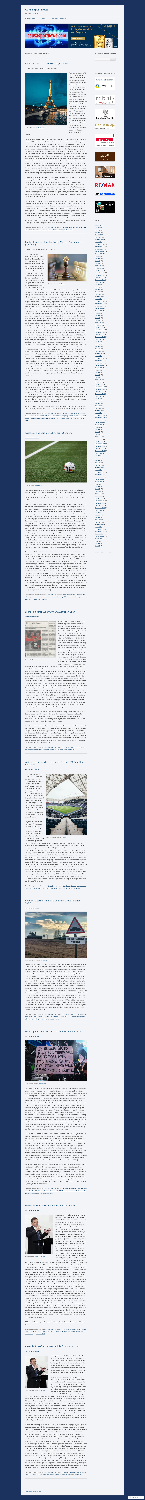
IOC (43, 416)
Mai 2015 (97, 546)
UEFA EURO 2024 (48, 888)
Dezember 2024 (100, 273)
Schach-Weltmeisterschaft (33, 418)
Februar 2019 (99, 439)
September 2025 (100, 251)
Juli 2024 (97, 285)
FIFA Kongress (38, 597)
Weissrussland (57, 230)
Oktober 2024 (99, 277)
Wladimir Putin (29, 1019)
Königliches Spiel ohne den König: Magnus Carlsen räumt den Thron (54, 243)
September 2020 (100, 394)
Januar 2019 (98, 441)
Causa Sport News (36, 9)
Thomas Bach (54, 1191)
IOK (46, 416)
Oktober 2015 (99, 534)
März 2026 (98, 237)
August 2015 (98, 539)
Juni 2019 (97, 429)
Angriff (65, 413)
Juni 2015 (97, 543)
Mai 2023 (97, 318)
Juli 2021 (97, 370)
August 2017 (98, 482)
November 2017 (100, 474)
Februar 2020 (99, 410)
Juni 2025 (97, 258)
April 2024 (98, 292)
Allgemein (50, 227)
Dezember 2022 (100, 330)
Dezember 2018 (100, 444)
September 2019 (100, 422)
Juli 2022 (97, 342)
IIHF (51, 1331)
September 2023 (100, 308)
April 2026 (98, 235)
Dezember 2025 (100, 244)
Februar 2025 (99, 268)
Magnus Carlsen (70, 416)
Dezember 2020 (100, 387)
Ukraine (50, 230)
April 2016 (98, 520)
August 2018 (98, 453)
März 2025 (98, 266)
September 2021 (100, 365)
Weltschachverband (72, 418)
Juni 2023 (97, 315)
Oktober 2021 (99, 363)
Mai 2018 (97, 460)
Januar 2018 (98, 470)
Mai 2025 (97, 261)
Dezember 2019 (100, 415)
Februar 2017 (99, 496)
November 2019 (100, 417)
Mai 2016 (97, 517)
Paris (26, 230)
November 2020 (100, 389)
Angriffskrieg (67, 227)
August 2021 (98, 368)
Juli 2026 (97, 228)
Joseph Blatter (59, 1331)
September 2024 (100, 280)
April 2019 (98, 434)
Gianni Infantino (56, 597)
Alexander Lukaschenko (70, 1329)
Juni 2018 (97, 458)
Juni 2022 (97, 344)
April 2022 (98, 349)
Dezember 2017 (100, 472)
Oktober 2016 (99, 505)
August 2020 (98, 396)
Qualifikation (66, 597)
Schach (84, 416)
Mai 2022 (97, 346)
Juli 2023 (97, 313)
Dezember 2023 (100, 301)
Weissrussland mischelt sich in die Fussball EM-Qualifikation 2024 (54, 763)
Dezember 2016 (100, 501)
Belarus (78, 413)
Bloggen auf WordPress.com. (33, 1491)
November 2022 (100, 332)
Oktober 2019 (99, 420)
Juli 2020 (97, 398)
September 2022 (100, 337)
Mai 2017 (97, 489)
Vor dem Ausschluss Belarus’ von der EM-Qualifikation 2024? (52, 902)
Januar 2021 (98, 384)
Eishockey (34, 1331)
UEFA (77, 597)
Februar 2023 (99, 325)
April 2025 (98, 263)
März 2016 (98, 522)
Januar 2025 (98, 270)
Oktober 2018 (99, 448)
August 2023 (98, 311)
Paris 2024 (32, 230)
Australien (79, 747)
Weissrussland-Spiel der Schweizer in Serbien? (48, 432)
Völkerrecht (52, 418)
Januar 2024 (98, 299)
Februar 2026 (99, 239)
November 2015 (100, 531)
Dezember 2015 (100, 529)
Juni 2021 (97, 372)
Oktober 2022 (99, 334)
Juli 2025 (97, 256)
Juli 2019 (97, 427)
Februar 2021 (99, 382)
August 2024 (98, 282)
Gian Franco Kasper (43, 1331)
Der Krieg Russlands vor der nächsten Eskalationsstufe (53, 1031)
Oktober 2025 (99, 249)
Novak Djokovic (37, 749)
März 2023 (98, 323)
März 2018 (98, 465)
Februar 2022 (99, 353)
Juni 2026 (97, 230)
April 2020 (98, 406)
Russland (38, 230)
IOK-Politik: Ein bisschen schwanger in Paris (47, 63)
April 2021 (98, 377)
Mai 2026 (97, 232)
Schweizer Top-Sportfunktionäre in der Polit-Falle (50, 1205)
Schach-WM (44, 418)
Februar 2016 (99, 524)
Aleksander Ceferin (69, 594)
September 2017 (100, 479)
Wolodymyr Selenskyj (40, 1019)
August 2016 (98, 510)
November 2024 (100, 275)
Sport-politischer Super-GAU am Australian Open (50, 611)
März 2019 (98, 436)
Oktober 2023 (99, 306)
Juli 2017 (97, 484)
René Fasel (67, 1331)
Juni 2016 (97, 515)
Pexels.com (41, 128)
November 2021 (100, 360)
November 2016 (100, 503)
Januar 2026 (98, 242)
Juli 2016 (97, 512)
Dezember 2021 (100, 358)
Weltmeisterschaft (65, 1474)
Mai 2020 (97, 403)
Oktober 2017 (99, 477)
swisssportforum (40, 1256)
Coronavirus (82, 1329)
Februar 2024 (99, 296)
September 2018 (100, 451)
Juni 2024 (97, 287)
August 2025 (98, 254)
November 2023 (100, 304)
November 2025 (100, 247)
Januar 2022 (98, 356)
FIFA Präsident (47, 597)
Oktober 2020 (99, 391)
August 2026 (98, 225)
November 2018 (100, 446)
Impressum (44, 19)
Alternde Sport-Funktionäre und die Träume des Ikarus (53, 1346)
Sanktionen (53, 1017)
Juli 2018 (97, 455)
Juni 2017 (97, 486)
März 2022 (98, 351)
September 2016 (100, 508)
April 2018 (98, 463)
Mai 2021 (97, 375)
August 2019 (98, 425)
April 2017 (98, 491)
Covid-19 (27, 1331)
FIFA (32, 597)
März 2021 (98, 379)
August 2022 (98, 339)
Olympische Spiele (80, 227)
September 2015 (100, 536)
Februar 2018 (99, 467)
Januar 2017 (98, 498)
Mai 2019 (97, 432)
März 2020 (98, 408)
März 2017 (98, 493)
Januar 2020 (98, 413)
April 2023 (98, 320)
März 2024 (98, 294)
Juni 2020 (97, 401)
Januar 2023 (98, 327)
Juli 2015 (97, 541)
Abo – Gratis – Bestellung (59, 19)
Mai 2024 (97, 289)
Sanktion (44, 230)
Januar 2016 (98, 527)
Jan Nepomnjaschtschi (54, 416)
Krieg (72, 227)
